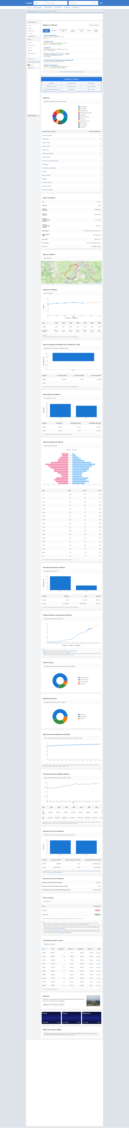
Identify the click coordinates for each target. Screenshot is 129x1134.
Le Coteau (30, 33)
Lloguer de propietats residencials (52, 89)
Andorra (30, 65)
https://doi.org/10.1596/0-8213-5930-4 (81, 924)
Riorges (29, 28)
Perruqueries (45, 149)
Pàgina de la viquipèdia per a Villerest (55, 1004)
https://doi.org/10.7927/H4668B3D (58, 928)
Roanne (29, 25)
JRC (46, 336)
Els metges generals (47, 189)
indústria (89, 30)
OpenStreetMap (98, 283)
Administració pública (48, 153)
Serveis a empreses (47, 182)
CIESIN (46, 434)
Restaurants (54, 30)
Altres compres (46, 146)
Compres (44, 178)
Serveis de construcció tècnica (50, 160)
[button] (43, 263)
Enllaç (45, 653)
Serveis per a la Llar (81, 30)
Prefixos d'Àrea (48, 7)
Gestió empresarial (47, 135)
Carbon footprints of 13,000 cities (87, 871)
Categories (67, 7)
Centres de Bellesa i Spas (63, 30)
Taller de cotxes (46, 157)
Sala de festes (71, 89)
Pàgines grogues (37, 7)
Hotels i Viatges (46, 30)
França (42, 11)
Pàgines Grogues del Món (33, 11)
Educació (44, 171)
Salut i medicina (46, 175)
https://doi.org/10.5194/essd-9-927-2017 (63, 654)
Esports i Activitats (96, 30)
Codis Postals (58, 7)
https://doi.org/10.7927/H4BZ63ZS (65, 932)
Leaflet (91, 283)
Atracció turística (71, 83)
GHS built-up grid (74, 336)
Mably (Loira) (31, 30)
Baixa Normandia (31, 53)
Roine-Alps (48, 11)
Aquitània (30, 50)
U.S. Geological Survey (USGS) (51, 989)
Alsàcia (29, 42)
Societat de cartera (71, 86)
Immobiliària (45, 164)
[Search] (95, 3)
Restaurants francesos (51, 86)
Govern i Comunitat (73, 30)
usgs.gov (98, 952)
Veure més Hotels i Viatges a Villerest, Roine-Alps (71, 71)
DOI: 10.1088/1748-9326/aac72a (56, 872)
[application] (60, 117)
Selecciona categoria (94, 25)
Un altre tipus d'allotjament (49, 168)
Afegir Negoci (75, 7)
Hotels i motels (91, 89)
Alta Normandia (31, 45)
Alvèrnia (29, 48)
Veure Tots (30, 58)
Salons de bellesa (91, 86)
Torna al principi (32, 115)
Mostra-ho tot (31, 36)
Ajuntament (51, 83)
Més (29, 56)
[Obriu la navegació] (101, 3)
